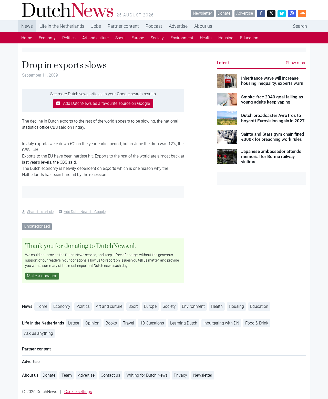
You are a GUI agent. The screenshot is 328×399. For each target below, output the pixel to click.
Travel (128, 323)
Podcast (154, 26)
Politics (69, 37)
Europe (137, 37)
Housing (225, 37)
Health (206, 37)
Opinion (92, 323)
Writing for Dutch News (147, 375)
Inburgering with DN (221, 323)
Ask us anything (38, 333)
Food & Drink (256, 323)
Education (249, 37)
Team (66, 375)
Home (26, 37)
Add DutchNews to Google (85, 212)
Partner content (123, 26)
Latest (223, 62)
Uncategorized (37, 226)
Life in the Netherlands (61, 26)
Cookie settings (78, 391)
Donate (224, 13)
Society (157, 37)
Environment (181, 37)
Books (111, 323)
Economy (47, 37)
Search (300, 26)
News (27, 26)
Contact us (110, 375)
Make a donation (42, 275)
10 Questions (152, 323)
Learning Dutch (183, 323)
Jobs (96, 26)
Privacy (180, 375)
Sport (120, 37)
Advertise (244, 13)
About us (203, 26)
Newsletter (202, 13)
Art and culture (95, 37)
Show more (296, 62)
